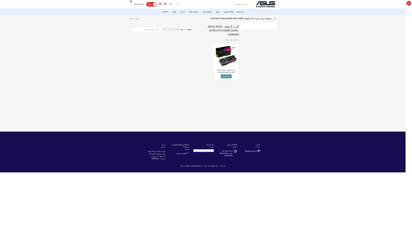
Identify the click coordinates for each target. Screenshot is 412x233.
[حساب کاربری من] (170, 4)
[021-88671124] (235, 151)
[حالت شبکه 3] (168, 29)
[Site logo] (266, 4)
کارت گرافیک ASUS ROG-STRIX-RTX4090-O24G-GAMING (226, 72)
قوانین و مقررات (181, 153)
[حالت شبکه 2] (234, 40)
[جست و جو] (178, 4)
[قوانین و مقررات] (188, 153)
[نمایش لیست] (172, 29)
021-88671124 (227, 151)
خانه (275, 18)
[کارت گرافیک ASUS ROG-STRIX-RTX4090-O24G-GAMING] (226, 56)
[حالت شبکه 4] (164, 29)
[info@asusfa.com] (259, 151)
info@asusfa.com (251, 151)
